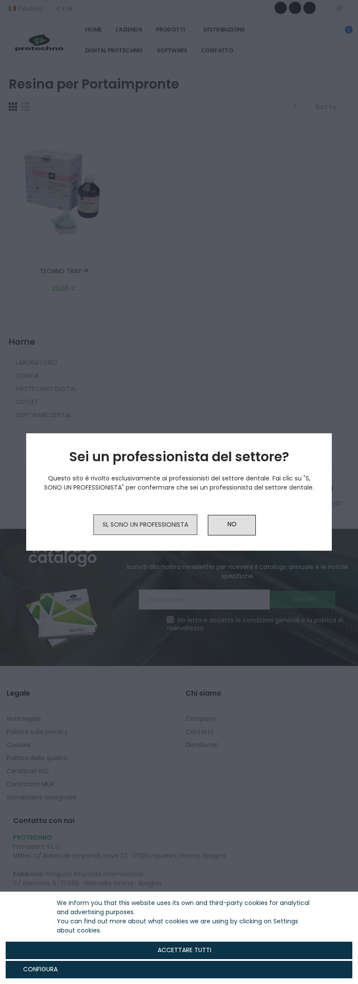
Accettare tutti (184, 950)
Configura (39, 969)
